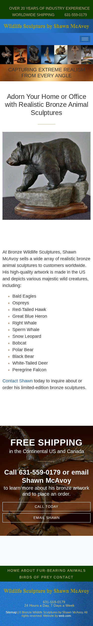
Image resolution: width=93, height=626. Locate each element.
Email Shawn (46, 518)
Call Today (46, 507)
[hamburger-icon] (85, 39)
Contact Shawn (17, 380)
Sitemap (11, 612)
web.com (65, 616)
